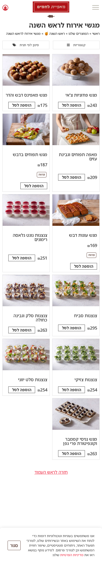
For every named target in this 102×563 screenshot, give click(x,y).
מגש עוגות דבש (83, 235)
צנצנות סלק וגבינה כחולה (30, 318)
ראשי (96, 33)
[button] (95, 8)
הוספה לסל (71, 105)
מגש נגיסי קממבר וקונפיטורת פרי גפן (80, 441)
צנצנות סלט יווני (32, 379)
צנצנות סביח (85, 315)
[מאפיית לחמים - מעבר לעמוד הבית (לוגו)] (51, 9)
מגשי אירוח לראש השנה (23, 33)
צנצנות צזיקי (85, 379)
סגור (14, 545)
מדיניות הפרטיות (71, 555)
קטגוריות (79, 45)
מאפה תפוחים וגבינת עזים (78, 157)
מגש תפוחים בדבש (30, 154)
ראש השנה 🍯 (54, 33)
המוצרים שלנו (78, 33)
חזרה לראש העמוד (51, 472)
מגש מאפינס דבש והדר (26, 95)
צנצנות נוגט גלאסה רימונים (30, 237)
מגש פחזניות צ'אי (81, 95)
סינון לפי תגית (29, 45)
